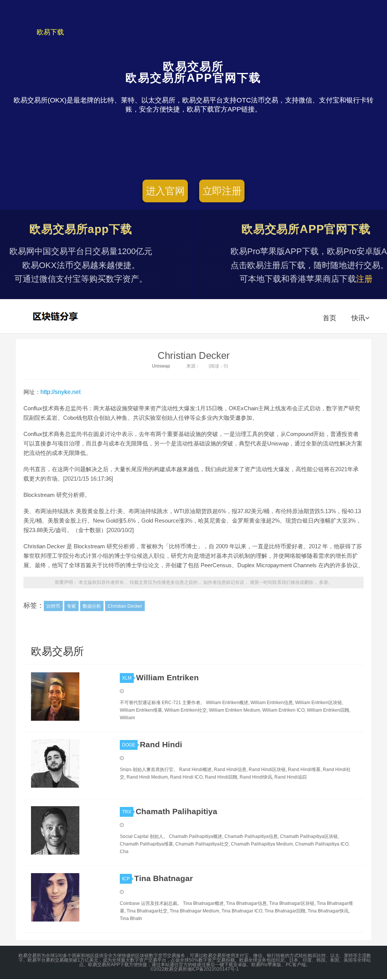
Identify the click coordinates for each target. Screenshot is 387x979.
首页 (329, 318)
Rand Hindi (161, 744)
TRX (126, 812)
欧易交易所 (56, 316)
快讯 (358, 318)
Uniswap (161, 366)
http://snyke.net (60, 392)
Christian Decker (194, 355)
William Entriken (167, 677)
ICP (126, 878)
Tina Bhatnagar (163, 878)
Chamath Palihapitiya (176, 811)
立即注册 (222, 191)
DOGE (128, 745)
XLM (127, 678)
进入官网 (165, 191)
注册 (364, 279)
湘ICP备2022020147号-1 (213, 969)
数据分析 (92, 606)
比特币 (53, 606)
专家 (71, 606)
